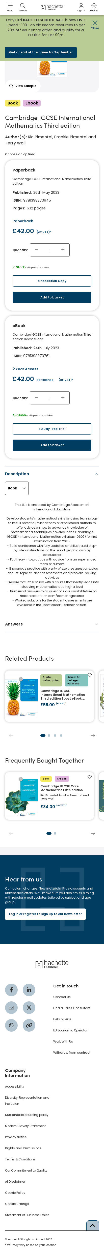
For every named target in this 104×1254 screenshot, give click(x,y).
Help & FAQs (62, 1019)
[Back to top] (92, 1225)
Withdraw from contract (71, 1052)
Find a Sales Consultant (71, 1008)
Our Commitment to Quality (26, 1170)
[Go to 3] (55, 735)
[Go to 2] (49, 735)
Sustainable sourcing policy (26, 1115)
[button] (10, 7)
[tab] (52, 540)
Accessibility (14, 1086)
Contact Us (62, 997)
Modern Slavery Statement (25, 1126)
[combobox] (17, 488)
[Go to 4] (61, 735)
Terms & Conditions (20, 1159)
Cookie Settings (17, 1204)
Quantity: (20, 250)
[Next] (93, 735)
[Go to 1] (43, 735)
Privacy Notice (16, 1137)
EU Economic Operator (70, 1030)
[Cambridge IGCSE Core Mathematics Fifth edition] (49, 796)
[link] (81, 7)
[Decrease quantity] (36, 250)
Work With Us (63, 1041)
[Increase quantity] (62, 250)
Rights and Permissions (23, 1148)
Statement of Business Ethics (27, 1215)
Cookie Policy (15, 1193)
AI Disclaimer (15, 1181)
